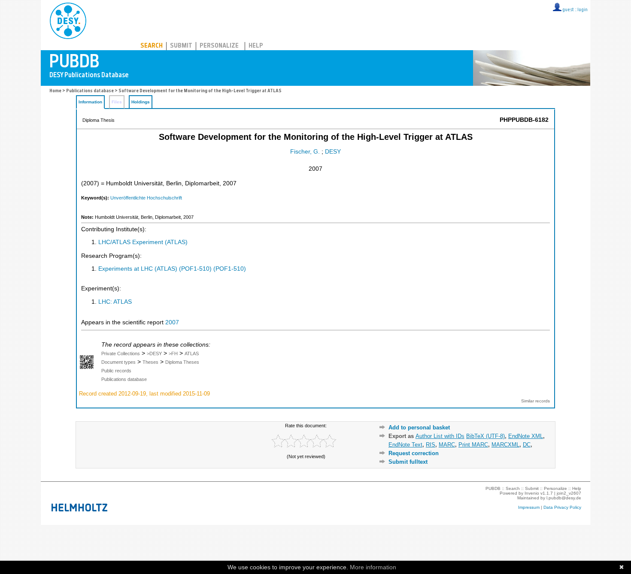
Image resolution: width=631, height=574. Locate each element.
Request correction (413, 453)
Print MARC (473, 444)
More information (373, 567)
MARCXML (505, 444)
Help (256, 46)
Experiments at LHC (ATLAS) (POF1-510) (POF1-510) (172, 269)
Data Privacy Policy (562, 507)
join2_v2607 (569, 493)
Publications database (90, 91)
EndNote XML (525, 436)
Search (151, 46)
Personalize (219, 46)
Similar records (535, 401)
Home (55, 91)
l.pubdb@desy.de (563, 497)
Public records (116, 370)
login (582, 10)
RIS (430, 444)
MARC (447, 444)
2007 (172, 322)
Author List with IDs (440, 436)
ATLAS (192, 353)
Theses (150, 362)
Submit (181, 46)
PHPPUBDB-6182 (524, 120)
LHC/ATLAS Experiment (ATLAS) (143, 242)
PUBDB (105, 19)
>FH (173, 353)
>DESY (154, 353)
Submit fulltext (408, 462)
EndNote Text (405, 444)
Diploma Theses (182, 362)
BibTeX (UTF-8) (485, 436)
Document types (118, 362)
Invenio (532, 493)
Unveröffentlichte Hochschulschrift (146, 197)
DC (527, 444)
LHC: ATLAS (115, 302)
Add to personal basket (419, 427)
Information (90, 102)
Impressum (529, 507)
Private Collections (120, 353)
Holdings (140, 102)
